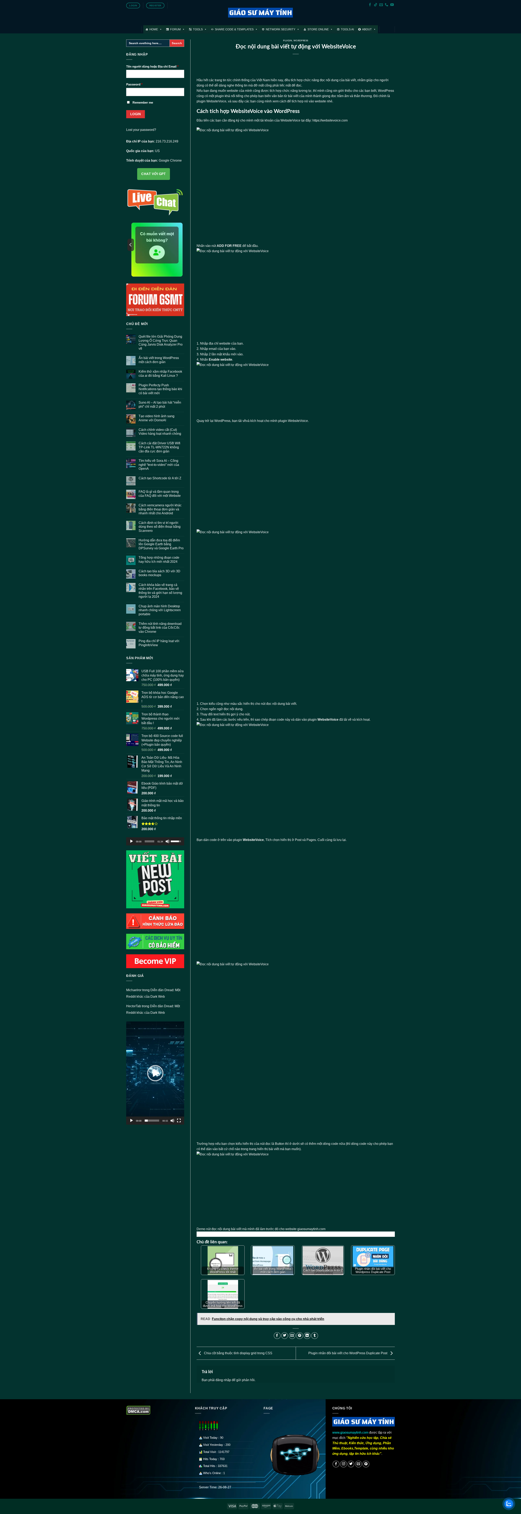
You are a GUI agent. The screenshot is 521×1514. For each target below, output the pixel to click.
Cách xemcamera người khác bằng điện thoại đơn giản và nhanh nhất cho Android (160, 509)
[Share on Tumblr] (314, 1335)
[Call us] (386, 5)
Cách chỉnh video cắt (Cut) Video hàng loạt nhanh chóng (160, 432)
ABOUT (367, 29)
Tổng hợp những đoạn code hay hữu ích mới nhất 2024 (159, 559)
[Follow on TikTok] (375, 5)
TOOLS (198, 29)
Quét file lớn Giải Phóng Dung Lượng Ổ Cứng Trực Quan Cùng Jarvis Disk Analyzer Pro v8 (161, 342)
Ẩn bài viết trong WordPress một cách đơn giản (159, 360)
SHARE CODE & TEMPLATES (234, 29)
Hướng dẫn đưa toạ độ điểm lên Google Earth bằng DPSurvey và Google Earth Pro (161, 544)
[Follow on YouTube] (392, 5)
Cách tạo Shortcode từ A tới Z (160, 478)
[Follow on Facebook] (370, 5)
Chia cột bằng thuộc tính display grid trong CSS (237, 1353)
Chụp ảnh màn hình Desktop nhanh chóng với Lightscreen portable (160, 610)
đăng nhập (223, 1380)
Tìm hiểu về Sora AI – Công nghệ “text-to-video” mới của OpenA (159, 464)
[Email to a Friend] (292, 1335)
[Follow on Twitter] (351, 1464)
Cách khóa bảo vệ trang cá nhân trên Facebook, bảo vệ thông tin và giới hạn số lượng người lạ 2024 (160, 591)
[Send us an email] (381, 5)
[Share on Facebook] (277, 1335)
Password (134, 84)
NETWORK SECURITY (280, 29)
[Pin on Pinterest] (299, 1335)
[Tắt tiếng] (167, 841)
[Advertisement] (296, 476)
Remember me (142, 102)
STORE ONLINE (318, 29)
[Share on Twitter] (284, 1335)
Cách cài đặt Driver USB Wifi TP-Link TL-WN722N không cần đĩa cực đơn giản (159, 447)
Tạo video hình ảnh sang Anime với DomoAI (156, 418)
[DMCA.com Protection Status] (138, 1410)
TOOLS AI (347, 29)
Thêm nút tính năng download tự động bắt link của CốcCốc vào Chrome (160, 627)
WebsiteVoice (298, 421)
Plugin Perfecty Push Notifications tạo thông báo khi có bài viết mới (160, 389)
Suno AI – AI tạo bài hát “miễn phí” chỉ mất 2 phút (160, 404)
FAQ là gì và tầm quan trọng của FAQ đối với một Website (160, 493)
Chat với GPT (153, 174)
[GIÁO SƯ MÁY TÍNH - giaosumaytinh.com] (260, 13)
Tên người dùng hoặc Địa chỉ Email (152, 66)
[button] (155, 1073)
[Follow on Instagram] (343, 1464)
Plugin (287, 40)
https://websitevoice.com (330, 120)
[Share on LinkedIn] (307, 1335)
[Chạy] (131, 841)
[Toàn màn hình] (179, 1121)
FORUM (175, 29)
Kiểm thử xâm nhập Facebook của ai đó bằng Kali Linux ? (160, 373)
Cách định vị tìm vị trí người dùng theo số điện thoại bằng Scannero (160, 526)
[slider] (149, 841)
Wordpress (300, 40)
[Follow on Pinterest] (365, 1464)
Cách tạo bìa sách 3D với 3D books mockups (159, 573)
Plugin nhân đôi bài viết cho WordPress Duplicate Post (348, 1353)
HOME (153, 29)
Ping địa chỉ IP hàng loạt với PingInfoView (159, 643)
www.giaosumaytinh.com (350, 1432)
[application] (155, 841)
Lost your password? (141, 129)
